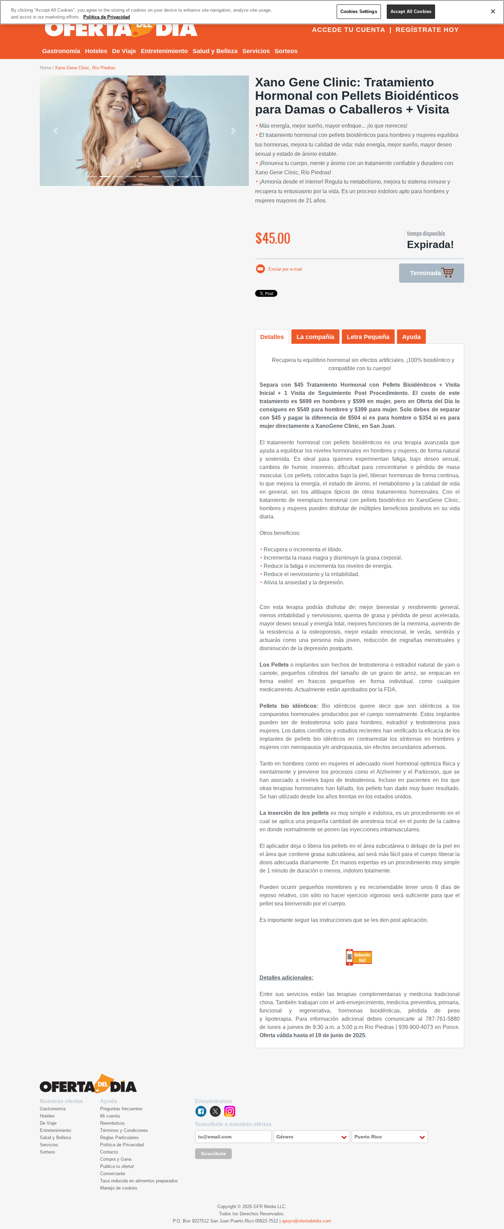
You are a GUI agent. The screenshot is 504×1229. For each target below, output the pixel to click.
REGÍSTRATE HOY (427, 29)
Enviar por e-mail (285, 269)
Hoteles (96, 51)
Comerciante (112, 1173)
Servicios (256, 51)
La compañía (315, 336)
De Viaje (124, 51)
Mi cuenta (110, 1116)
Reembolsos (112, 1123)
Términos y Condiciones (124, 1130)
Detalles (272, 336)
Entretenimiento (164, 51)
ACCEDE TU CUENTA (348, 29)
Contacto (109, 1152)
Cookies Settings (358, 11)
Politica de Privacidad (106, 17)
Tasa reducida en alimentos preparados (139, 1180)
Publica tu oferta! (117, 1166)
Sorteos (286, 51)
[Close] (493, 11)
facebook (200, 1111)
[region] (252, 12)
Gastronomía (61, 51)
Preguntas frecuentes (121, 1108)
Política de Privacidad (122, 1144)
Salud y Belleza (215, 51)
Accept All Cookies (411, 11)
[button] (55, 130)
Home (45, 67)
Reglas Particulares (119, 1137)
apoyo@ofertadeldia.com (306, 1221)
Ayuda (411, 336)
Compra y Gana (115, 1159)
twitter (215, 1111)
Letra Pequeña (368, 336)
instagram (229, 1111)
